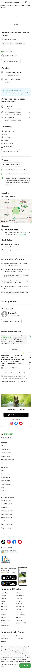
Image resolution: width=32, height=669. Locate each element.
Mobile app (5, 491)
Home (3, 470)
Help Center (5, 463)
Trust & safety (6, 449)
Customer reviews (7, 484)
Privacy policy (5, 456)
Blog (2, 487)
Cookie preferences (7, 459)
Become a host (6, 481)
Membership (5, 477)
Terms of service (6, 453)
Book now (25, 665)
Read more (22, 234)
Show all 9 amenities (10, 151)
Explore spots (5, 474)
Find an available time (10, 61)
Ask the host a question (11, 321)
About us (4, 446)
